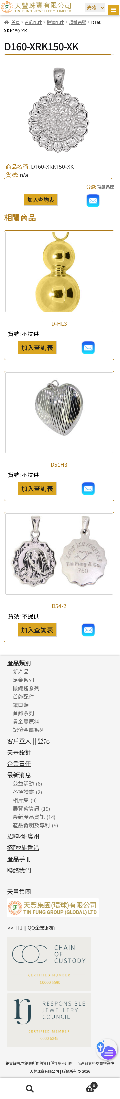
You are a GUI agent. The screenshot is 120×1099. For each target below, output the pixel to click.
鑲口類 (21, 705)
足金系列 (23, 680)
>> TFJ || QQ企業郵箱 (31, 927)
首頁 (15, 22)
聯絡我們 (19, 870)
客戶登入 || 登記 (28, 740)
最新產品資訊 (29, 817)
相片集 (21, 800)
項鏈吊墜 (77, 22)
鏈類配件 (55, 22)
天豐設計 (19, 752)
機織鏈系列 (26, 688)
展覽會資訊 (26, 808)
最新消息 (19, 774)
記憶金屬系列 (29, 730)
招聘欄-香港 (23, 847)
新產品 (21, 671)
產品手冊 (19, 858)
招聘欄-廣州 (23, 836)
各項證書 (23, 792)
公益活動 (23, 783)
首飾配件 (33, 22)
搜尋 (30, 1089)
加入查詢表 (40, 200)
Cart (77, 1084)
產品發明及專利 (31, 825)
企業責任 (19, 763)
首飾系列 (23, 713)
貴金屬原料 (26, 721)
